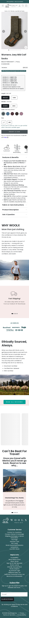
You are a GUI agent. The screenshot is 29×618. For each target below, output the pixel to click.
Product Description (10, 210)
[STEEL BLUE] (7, 113)
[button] (3, 31)
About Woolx (14, 561)
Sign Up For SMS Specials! (14, 563)
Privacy (22, 613)
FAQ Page (14, 539)
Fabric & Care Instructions (13, 205)
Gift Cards (14, 543)
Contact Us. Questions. (14, 532)
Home (6, 11)
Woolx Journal (14, 565)
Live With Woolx (14, 549)
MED (10, 122)
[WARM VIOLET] (12, 113)
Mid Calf (5, 97)
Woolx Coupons (14, 569)
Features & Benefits (10, 157)
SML (4, 122)
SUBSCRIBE (7, 599)
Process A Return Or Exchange (14, 534)
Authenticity (14, 547)
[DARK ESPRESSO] (16, 113)
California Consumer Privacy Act (14, 574)
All (9, 11)
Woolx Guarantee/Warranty (14, 545)
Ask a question (8, 214)
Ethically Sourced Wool (14, 567)
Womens (5, 106)
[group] (14, 147)
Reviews (4, 67)
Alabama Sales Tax (14, 572)
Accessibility (14, 557)
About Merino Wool (14, 559)
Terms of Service (9, 615)
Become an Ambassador (14, 576)
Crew (14, 97)
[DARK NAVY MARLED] (3, 113)
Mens (13, 106)
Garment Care (14, 541)
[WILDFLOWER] (21, 113)
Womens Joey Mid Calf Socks (17, 11)
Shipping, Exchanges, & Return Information (14, 537)
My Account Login (14, 570)
